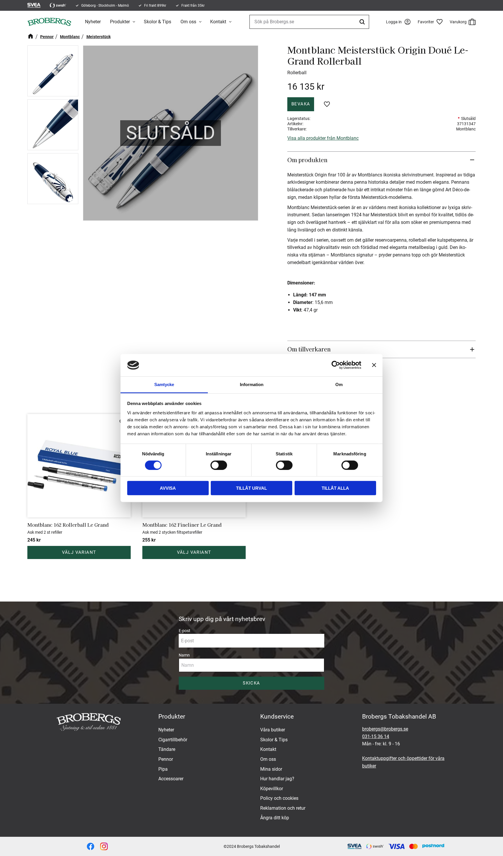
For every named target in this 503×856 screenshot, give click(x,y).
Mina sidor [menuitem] (271, 769)
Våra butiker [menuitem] (272, 730)
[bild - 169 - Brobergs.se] (104, 846)
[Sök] (363, 22)
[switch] (218, 465)
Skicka (251, 683)
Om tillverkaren (309, 349)
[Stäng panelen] (374, 365)
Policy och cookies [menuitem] (279, 798)
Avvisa (168, 488)
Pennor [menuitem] (165, 759)
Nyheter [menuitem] (93, 21)
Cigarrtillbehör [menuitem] (172, 739)
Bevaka (300, 104)
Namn (184, 655)
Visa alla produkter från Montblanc (323, 138)
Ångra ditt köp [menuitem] (274, 817)
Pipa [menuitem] (163, 769)
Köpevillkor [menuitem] (271, 788)
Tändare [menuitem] (166, 749)
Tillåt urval (251, 488)
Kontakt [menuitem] (218, 21)
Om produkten (308, 160)
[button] (432, 22)
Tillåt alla (335, 488)
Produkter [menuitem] (120, 21)
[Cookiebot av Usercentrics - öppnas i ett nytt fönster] (335, 365)
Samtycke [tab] (164, 384)
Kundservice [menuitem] (277, 716)
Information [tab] (251, 384)
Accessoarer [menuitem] (170, 778)
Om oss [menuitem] (188, 21)
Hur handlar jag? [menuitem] (277, 778)
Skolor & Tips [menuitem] (157, 21)
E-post (184, 630)
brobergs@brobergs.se (385, 729)
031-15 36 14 (375, 736)
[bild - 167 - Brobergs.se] (90, 846)
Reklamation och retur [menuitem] (282, 808)
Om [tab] (339, 384)
